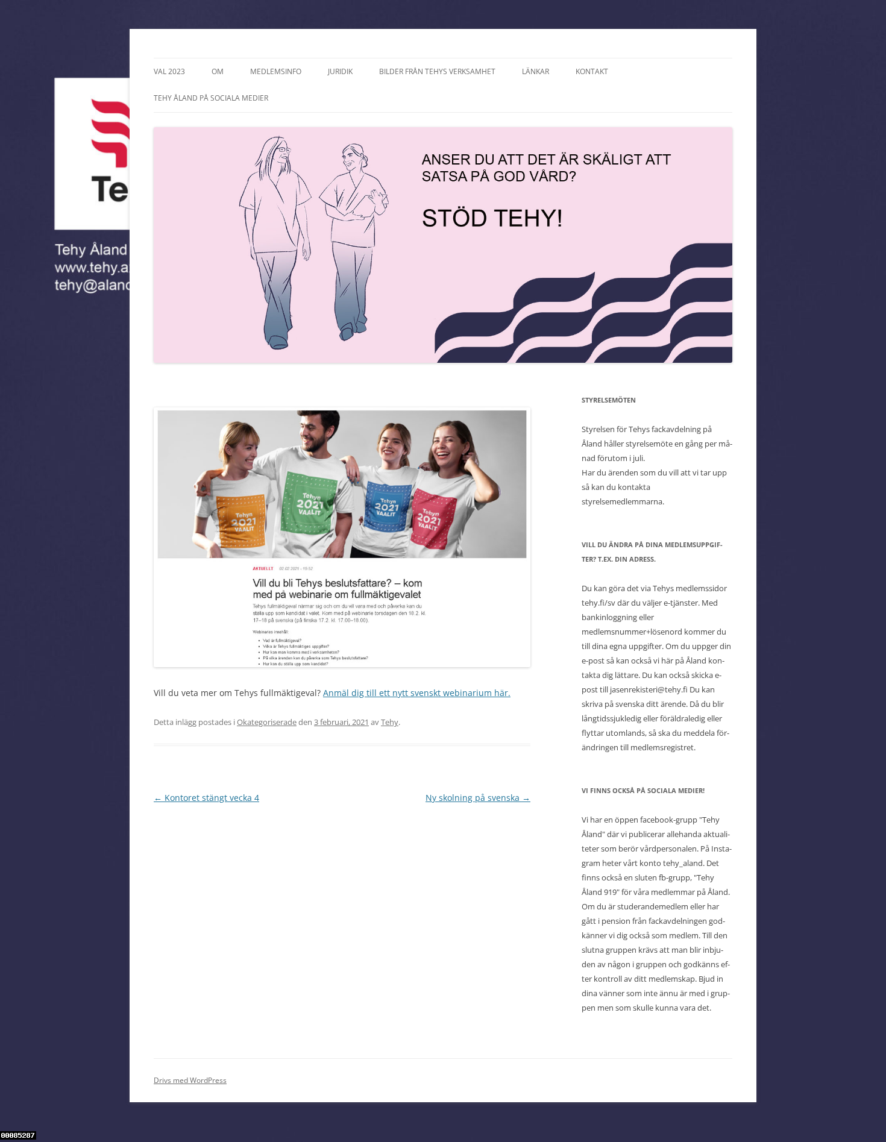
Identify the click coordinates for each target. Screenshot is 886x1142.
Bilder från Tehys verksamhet (437, 71)
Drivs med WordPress (190, 1080)
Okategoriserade (267, 722)
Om (218, 71)
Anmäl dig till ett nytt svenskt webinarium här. (417, 692)
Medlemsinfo (275, 71)
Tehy (389, 722)
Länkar (535, 71)
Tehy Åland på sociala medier (211, 98)
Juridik (340, 71)
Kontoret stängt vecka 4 (206, 797)
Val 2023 (169, 71)
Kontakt (592, 71)
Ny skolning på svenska (478, 797)
